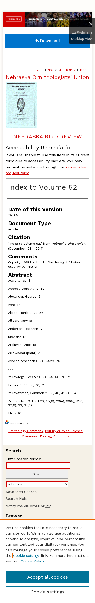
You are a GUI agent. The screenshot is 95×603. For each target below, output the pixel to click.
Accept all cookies (47, 577)
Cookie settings (26, 555)
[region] (47, 561)
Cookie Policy (32, 561)
